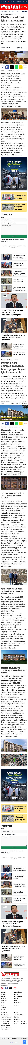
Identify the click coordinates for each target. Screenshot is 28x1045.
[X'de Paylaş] (12, 67)
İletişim (16, 1017)
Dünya (16, 994)
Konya (16, 14)
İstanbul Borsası (6, 1019)
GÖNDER (14, 236)
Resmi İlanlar (18, 992)
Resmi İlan (11, 11)
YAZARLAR (4, 1)
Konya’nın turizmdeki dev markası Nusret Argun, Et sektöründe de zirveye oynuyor (19, 257)
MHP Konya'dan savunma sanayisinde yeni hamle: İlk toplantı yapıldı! (19, 273)
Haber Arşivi (17, 1019)
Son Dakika (4, 11)
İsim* (2, 217)
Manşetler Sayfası (6, 1017)
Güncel (18, 11)
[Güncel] (14, 300)
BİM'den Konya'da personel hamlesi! (18, 280)
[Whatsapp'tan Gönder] (16, 67)
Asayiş (3, 1009)
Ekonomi (3, 998)
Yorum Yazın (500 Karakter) (8, 223)
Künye (16, 1013)
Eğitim (16, 998)
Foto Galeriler (5, 1015)
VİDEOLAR (11, 1)
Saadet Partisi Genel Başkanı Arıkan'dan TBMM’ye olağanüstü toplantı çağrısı (12, 312)
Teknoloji (3, 1001)
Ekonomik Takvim (6, 1028)
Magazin (3, 1007)
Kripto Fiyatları (5, 1026)
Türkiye (3, 994)
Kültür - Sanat (18, 996)
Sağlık (3, 1003)
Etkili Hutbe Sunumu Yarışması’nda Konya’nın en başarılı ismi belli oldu (19, 288)
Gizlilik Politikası (19, 1015)
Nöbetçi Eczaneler (6, 1030)
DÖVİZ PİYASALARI (20, 1)
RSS (4, 1038)
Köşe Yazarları (5, 1013)
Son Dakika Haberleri (20, 1023)
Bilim (15, 1001)
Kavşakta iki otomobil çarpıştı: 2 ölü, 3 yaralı (19, 353)
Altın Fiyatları (5, 1023)
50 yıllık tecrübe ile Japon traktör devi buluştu (18, 265)
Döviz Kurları (5, 1021)
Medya (16, 1005)
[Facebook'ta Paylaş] (7, 67)
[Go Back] (24, 1042)
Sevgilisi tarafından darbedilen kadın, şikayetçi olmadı (18, 346)
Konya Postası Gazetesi (7, 14)
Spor (2, 1005)
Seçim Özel (17, 1003)
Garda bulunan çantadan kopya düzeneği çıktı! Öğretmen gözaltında (13, 337)
